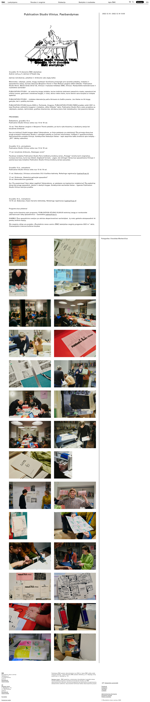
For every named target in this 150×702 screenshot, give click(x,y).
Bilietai (140, 2)
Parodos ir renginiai (38, 2)
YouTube (104, 689)
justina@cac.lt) (83, 173)
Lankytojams (12, 2)
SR (2, 685)
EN (147, 2)
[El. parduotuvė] (130, 2)
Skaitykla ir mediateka (87, 2)
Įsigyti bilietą (5, 681)
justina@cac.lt (70, 201)
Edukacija (61, 2)
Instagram (104, 687)
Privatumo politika (107, 695)
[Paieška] (133, 2)
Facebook (104, 686)
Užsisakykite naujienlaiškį (111, 683)
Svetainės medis (6, 700)
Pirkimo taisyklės (106, 696)
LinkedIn (104, 690)
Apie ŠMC (112, 2)
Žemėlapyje (5, 680)
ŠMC (3, 2)
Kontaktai (4, 696)
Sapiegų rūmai (6, 686)
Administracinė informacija (109, 694)
